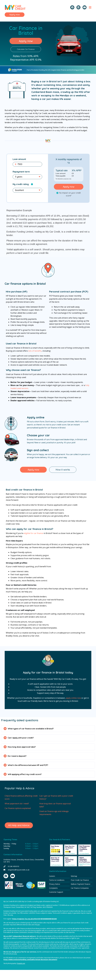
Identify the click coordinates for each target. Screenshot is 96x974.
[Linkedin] (78, 7)
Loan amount (19, 159)
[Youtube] (85, 7)
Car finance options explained (18, 808)
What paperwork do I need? (17, 803)
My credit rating (21, 184)
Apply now (68, 186)
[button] (48, 728)
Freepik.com (21, 963)
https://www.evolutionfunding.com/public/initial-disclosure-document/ (30, 960)
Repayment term (21, 171)
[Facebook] (72, 7)
